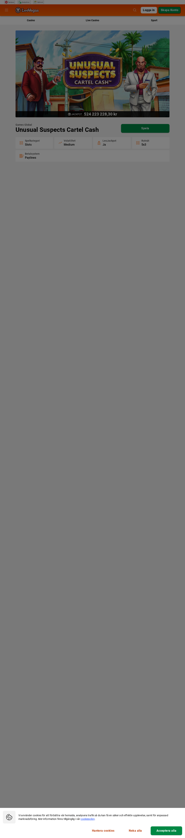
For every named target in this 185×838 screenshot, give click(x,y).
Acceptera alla (166, 830)
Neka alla (135, 830)
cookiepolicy (88, 819)
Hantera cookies (103, 830)
